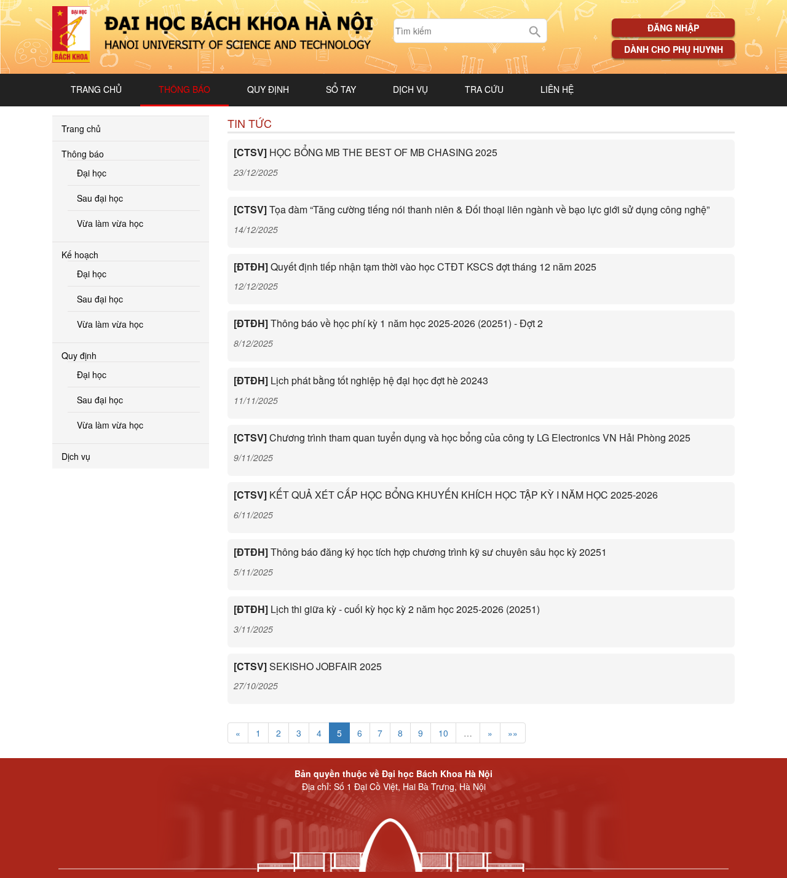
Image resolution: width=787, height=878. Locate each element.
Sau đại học (100, 198)
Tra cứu (484, 89)
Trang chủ (96, 89)
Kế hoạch (79, 254)
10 (443, 733)
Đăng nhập (673, 28)
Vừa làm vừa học (110, 223)
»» (513, 733)
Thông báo (184, 89)
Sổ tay (341, 89)
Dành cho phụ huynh (673, 49)
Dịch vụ (410, 89)
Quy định (268, 89)
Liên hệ (557, 89)
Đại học (91, 173)
